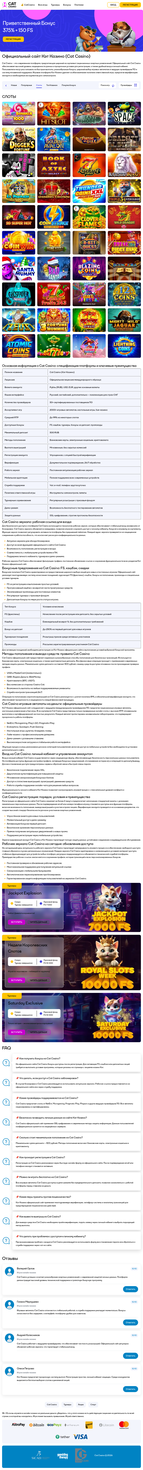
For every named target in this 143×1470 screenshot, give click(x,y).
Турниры (55, 4)
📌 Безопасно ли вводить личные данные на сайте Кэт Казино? (51, 1117)
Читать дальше (38, 922)
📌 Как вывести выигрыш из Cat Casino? (38, 1216)
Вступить (16, 922)
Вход (113, 4)
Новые (14, 85)
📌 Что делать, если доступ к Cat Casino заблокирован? (47, 1078)
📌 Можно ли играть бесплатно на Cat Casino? (42, 1177)
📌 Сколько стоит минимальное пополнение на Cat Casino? (49, 1137)
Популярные (26, 85)
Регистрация (130, 4)
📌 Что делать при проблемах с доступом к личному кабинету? (51, 1236)
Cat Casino (52, 1404)
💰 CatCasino (28, 4)
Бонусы (67, 4)
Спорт (93, 1404)
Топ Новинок (51, 85)
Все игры (42, 4)
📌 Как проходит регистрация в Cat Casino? (40, 1157)
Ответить (130, 1289)
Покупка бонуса (69, 85)
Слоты (39, 85)
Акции (81, 1404)
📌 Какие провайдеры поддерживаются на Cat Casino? (47, 1098)
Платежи (79, 4)
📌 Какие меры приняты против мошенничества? (43, 1197)
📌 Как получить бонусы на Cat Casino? (38, 1058)
